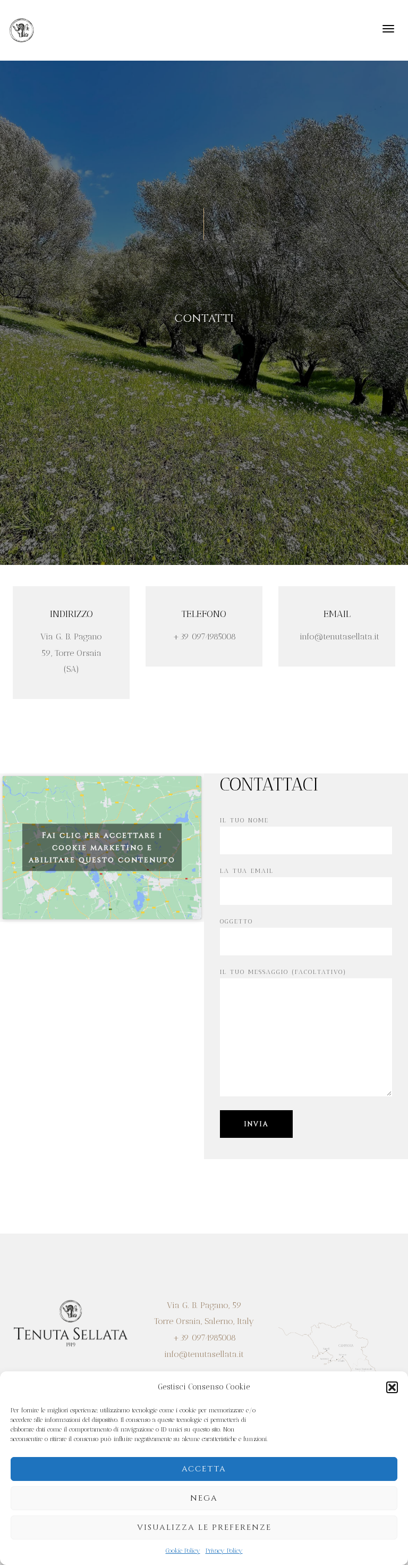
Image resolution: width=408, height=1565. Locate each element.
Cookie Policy (183, 1550)
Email (337, 614)
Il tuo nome (244, 820)
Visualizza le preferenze (204, 1527)
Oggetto (236, 921)
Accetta (204, 1469)
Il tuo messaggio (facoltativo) (283, 972)
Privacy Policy (224, 1550)
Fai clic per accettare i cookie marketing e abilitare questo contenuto (102, 847)
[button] (392, 1387)
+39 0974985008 (204, 1338)
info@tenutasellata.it (204, 1354)
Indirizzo (71, 614)
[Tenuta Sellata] (22, 29)
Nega (204, 1498)
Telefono (204, 614)
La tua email (247, 871)
